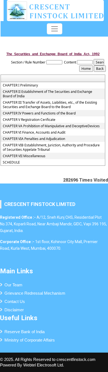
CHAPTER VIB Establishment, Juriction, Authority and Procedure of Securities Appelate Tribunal (51, 147)
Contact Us (14, 301)
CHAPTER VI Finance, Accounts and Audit (34, 132)
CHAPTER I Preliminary (20, 85)
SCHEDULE (11, 162)
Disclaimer (14, 309)
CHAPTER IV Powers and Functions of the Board (39, 113)
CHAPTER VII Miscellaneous (24, 156)
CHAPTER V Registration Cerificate (29, 120)
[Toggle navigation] (54, 28)
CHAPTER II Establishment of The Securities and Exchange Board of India (47, 94)
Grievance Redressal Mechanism (34, 293)
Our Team (13, 284)
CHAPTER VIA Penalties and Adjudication (34, 139)
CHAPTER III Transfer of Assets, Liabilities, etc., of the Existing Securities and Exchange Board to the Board (50, 104)
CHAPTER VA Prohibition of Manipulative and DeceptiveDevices (51, 126)
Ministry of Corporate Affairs (29, 340)
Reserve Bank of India (24, 331)
